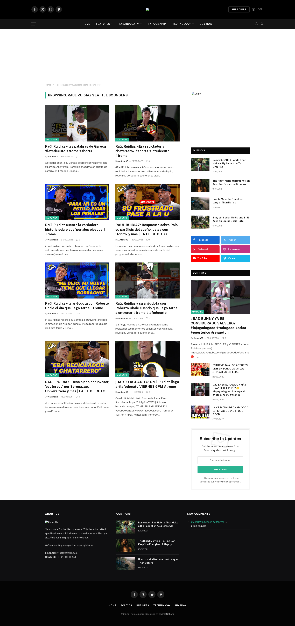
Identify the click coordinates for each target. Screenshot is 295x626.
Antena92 (53, 156)
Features (103, 24)
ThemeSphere (166, 614)
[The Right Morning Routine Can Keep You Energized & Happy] (200, 185)
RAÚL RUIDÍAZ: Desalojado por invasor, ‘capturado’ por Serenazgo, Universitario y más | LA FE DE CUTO (77, 386)
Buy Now (206, 24)
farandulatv (129, 24)
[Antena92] (147, 9)
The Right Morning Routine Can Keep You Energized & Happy (231, 182)
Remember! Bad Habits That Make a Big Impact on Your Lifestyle (229, 163)
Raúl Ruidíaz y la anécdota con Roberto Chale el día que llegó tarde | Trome (77, 305)
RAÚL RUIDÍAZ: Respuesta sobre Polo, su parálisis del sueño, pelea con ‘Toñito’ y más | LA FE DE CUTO (147, 229)
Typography (157, 24)
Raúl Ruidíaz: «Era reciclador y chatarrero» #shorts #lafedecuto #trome (142, 151)
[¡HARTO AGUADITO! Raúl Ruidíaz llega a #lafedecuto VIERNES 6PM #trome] (147, 359)
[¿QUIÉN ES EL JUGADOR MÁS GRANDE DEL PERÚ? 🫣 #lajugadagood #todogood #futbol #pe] (200, 389)
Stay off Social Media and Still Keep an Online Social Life (231, 219)
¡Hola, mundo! (198, 526)
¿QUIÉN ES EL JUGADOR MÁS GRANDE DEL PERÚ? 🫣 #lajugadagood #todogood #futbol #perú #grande (229, 389)
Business (142, 605)
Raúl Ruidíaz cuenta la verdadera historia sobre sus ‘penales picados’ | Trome (75, 229)
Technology (181, 24)
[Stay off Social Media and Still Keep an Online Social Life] (200, 222)
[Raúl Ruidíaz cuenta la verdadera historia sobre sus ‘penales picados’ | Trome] (77, 202)
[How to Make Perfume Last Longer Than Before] (200, 203)
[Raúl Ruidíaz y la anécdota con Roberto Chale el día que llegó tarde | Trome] (77, 280)
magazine (51, 140)
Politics (126, 605)
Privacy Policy (221, 481)
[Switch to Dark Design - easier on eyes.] (256, 24)
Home (86, 24)
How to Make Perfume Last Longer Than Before (228, 201)
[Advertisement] (147, 56)
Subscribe (239, 9)
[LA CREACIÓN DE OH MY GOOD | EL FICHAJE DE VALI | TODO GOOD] (200, 412)
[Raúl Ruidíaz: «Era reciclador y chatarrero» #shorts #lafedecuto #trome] (147, 123)
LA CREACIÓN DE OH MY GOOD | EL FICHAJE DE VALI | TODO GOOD (231, 411)
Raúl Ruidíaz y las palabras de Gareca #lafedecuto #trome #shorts (75, 148)
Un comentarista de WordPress (207, 522)
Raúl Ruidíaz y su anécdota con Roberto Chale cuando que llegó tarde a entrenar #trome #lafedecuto (146, 308)
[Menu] (33, 24)
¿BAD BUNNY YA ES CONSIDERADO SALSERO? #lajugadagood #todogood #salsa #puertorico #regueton (218, 326)
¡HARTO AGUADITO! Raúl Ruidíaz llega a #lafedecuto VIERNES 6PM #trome (147, 384)
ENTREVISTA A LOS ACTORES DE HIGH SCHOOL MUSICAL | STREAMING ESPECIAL (230, 368)
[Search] (262, 24)
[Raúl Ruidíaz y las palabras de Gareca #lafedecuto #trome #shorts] (77, 123)
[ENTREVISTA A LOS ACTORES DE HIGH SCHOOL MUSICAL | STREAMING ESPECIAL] (200, 369)
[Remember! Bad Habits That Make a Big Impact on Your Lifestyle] (200, 164)
